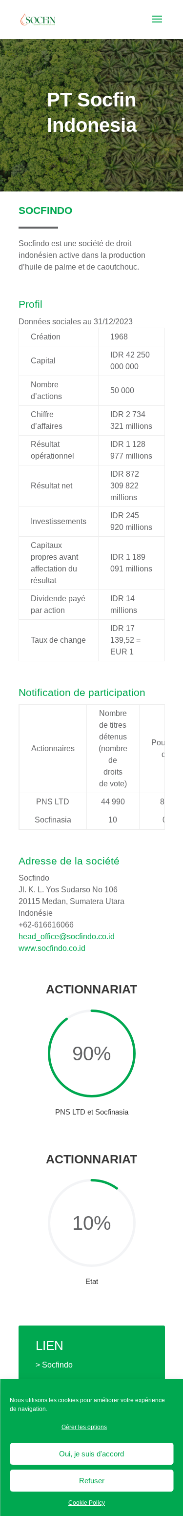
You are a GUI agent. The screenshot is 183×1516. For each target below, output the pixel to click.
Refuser (91, 1480)
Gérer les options (84, 1427)
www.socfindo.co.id (52, 948)
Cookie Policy (86, 1502)
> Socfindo (54, 1365)
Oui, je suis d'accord (91, 1454)
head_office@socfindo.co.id (67, 936)
